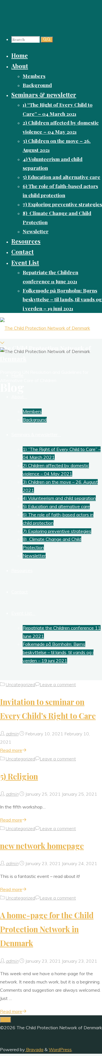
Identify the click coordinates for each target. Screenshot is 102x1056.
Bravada (34, 1049)
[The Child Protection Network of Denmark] (45, 328)
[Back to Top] (5, 1020)
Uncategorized (20, 684)
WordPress (60, 1049)
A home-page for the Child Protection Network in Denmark (47, 929)
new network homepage (42, 846)
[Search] (47, 40)
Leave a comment (58, 684)
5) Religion (19, 776)
